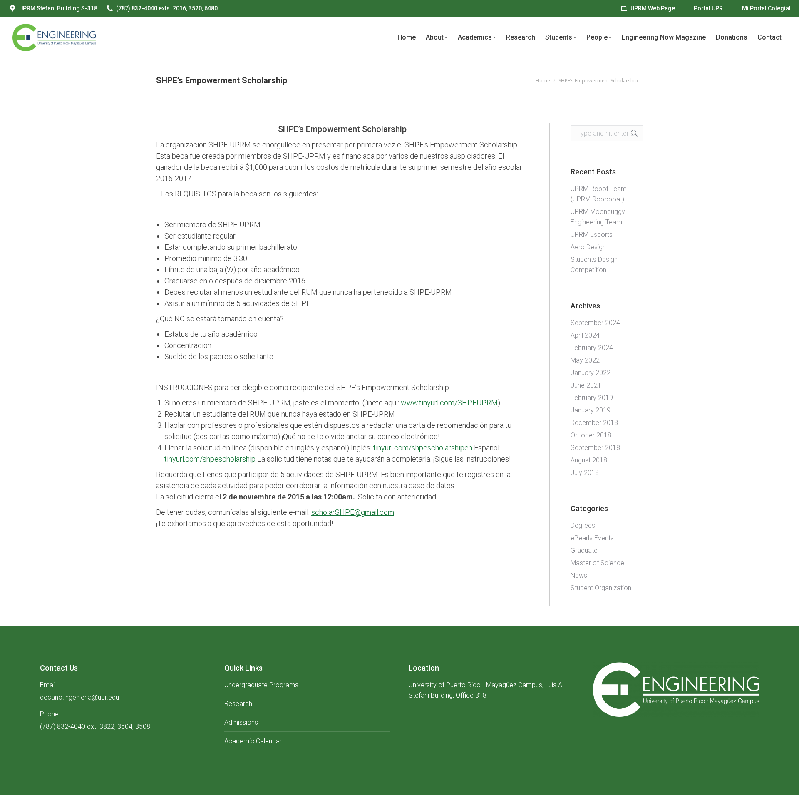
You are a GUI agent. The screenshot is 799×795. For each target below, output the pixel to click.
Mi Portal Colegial (766, 8)
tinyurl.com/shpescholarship (210, 459)
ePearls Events (592, 538)
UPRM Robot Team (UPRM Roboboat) (599, 194)
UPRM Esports (592, 234)
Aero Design (588, 247)
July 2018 (585, 473)
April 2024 (585, 335)
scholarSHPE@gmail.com (352, 512)
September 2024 (595, 323)
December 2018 (594, 423)
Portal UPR (708, 8)
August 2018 (589, 460)
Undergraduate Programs (261, 685)
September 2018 (595, 448)
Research (238, 704)
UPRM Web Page (652, 8)
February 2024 (592, 348)
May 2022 (585, 360)
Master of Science (597, 563)
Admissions (241, 722)
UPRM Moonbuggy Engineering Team (598, 217)
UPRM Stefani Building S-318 (58, 8)
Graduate (584, 550)
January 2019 (590, 410)
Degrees (583, 525)
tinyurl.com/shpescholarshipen (422, 447)
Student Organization (601, 588)
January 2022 (590, 373)
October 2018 (591, 435)
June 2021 (586, 385)
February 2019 (592, 398)
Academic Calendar (253, 741)
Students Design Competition (594, 265)
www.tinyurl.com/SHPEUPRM (449, 402)
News (579, 575)
